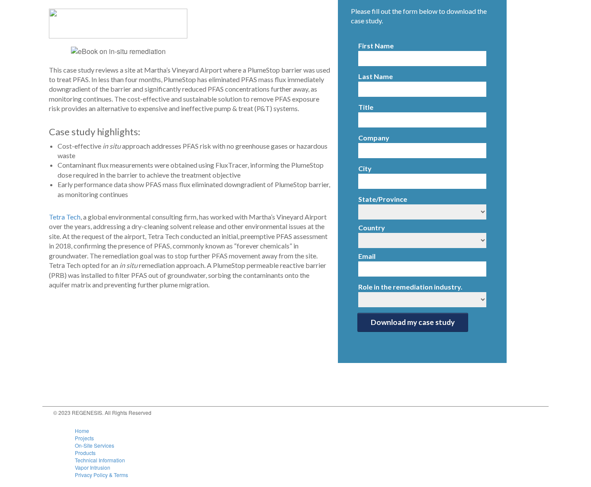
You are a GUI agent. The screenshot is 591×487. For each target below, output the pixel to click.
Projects (84, 438)
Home (82, 430)
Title (365, 107)
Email (367, 256)
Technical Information (100, 460)
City (365, 168)
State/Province (382, 199)
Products (85, 452)
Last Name (375, 76)
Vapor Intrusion (92, 467)
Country (371, 227)
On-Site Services (94, 445)
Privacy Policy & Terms (101, 474)
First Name (376, 45)
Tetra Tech (64, 217)
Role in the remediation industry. (410, 287)
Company (373, 138)
